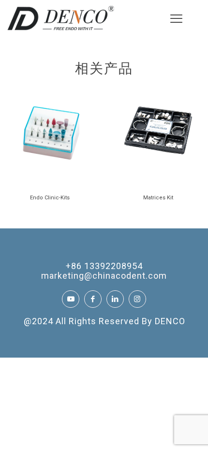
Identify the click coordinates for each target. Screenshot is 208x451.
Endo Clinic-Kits (50, 198)
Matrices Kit (158, 198)
